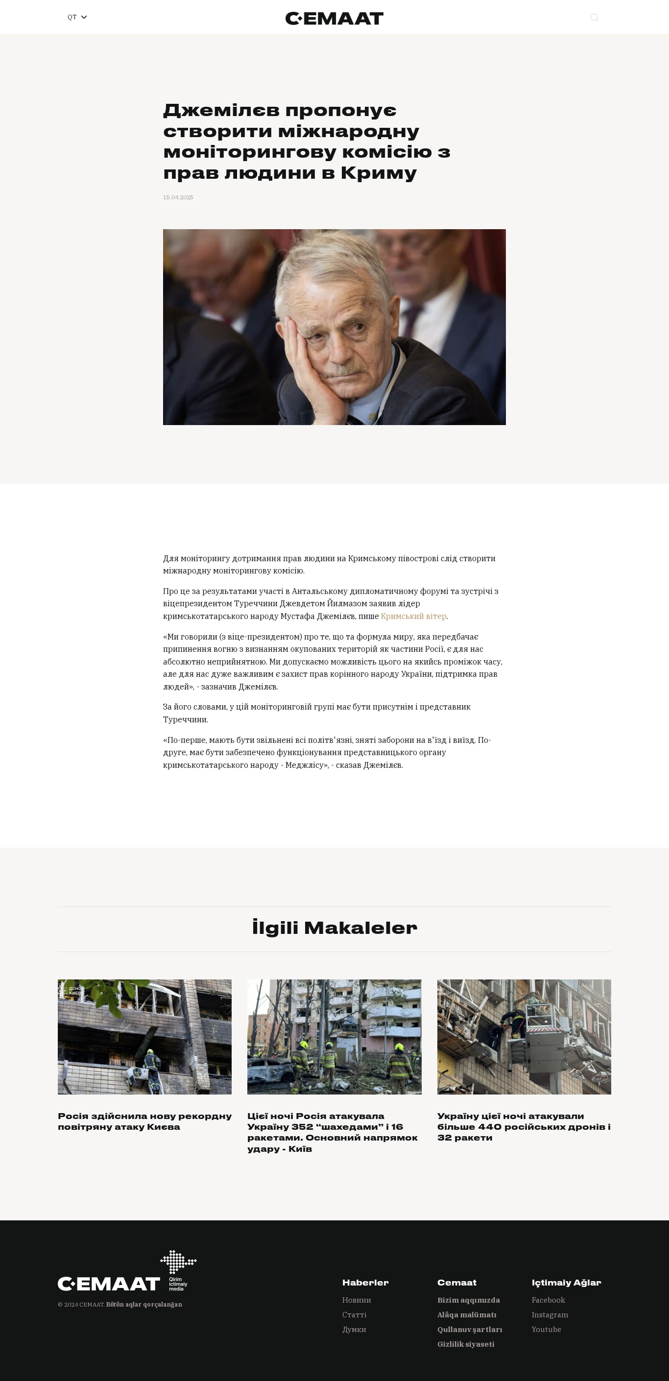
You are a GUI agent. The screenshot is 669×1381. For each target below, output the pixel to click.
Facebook (548, 1300)
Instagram (550, 1314)
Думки (354, 1329)
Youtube (546, 1329)
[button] (77, 17)
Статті (354, 1314)
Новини (356, 1300)
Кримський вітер (414, 616)
